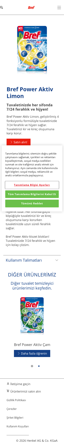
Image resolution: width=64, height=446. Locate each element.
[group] (32, 333)
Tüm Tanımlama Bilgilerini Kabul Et (32, 194)
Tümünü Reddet (32, 203)
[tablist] (32, 366)
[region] (32, 178)
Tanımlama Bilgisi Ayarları (32, 185)
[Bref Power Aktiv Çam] (32, 327)
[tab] (32, 366)
